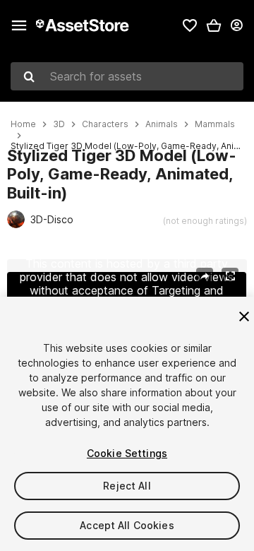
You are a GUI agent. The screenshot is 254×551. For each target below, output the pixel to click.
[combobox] (127, 76)
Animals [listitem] (161, 124)
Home (23, 124)
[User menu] (236, 25)
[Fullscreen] (230, 276)
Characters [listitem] (105, 124)
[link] (189, 25)
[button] (213, 25)
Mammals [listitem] (215, 124)
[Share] (204, 276)
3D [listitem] (59, 124)
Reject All (126, 486)
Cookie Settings (127, 453)
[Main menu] (19, 25)
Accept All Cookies (127, 525)
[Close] (244, 316)
